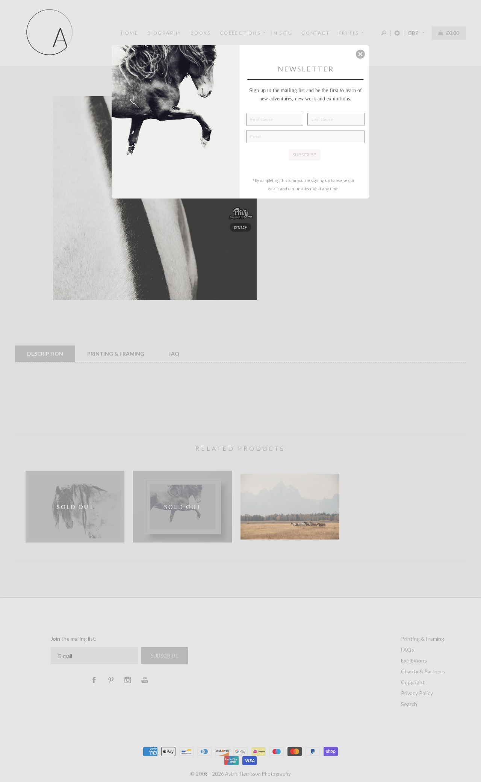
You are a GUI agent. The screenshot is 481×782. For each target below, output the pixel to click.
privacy (240, 227)
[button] (360, 54)
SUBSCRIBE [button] (304, 155)
